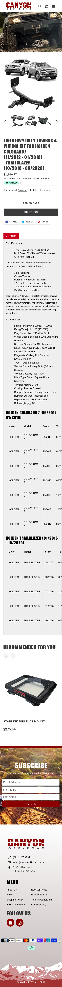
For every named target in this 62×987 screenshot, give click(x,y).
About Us (12, 889)
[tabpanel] (32, 437)
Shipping (22, 190)
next (13, 656)
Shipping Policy (15, 899)
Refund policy (38, 904)
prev (6, 656)
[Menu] (53, 6)
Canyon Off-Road (35, 981)
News (10, 894)
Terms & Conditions (41, 899)
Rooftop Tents (39, 889)
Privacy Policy (39, 894)
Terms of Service (16, 904)
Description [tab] (11, 236)
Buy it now (31, 212)
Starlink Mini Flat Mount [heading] (24, 721)
